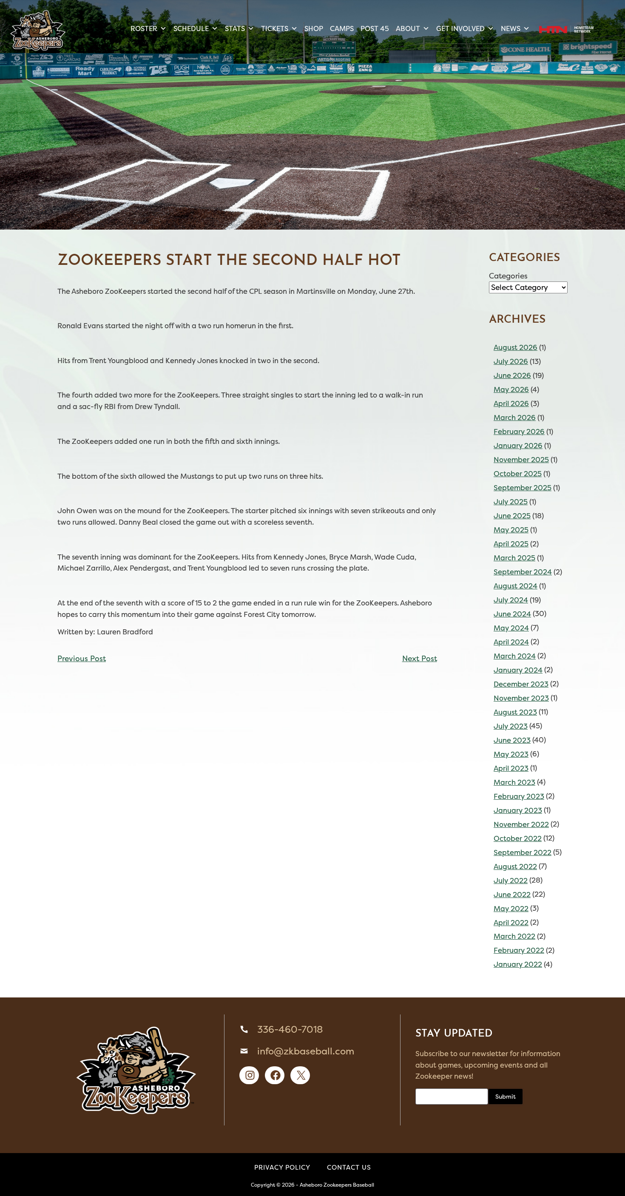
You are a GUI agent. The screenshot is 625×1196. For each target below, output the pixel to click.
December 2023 (521, 684)
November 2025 (521, 459)
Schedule (191, 28)
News (510, 28)
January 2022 (518, 964)
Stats (235, 28)
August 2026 (515, 347)
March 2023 (514, 782)
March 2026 (515, 417)
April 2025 (511, 543)
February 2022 (519, 950)
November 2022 (521, 824)
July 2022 (511, 880)
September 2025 (522, 487)
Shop (313, 28)
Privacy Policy (282, 1167)
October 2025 (518, 473)
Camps (342, 28)
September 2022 (522, 852)
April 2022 (511, 922)
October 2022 (518, 838)
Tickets (274, 28)
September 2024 (523, 572)
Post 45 (375, 28)
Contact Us (349, 1167)
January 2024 (518, 670)
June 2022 (512, 894)
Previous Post (81, 658)
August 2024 (515, 586)
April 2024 (511, 642)
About (408, 28)
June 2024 (512, 614)
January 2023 (518, 810)
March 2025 (514, 557)
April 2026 (511, 403)
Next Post (419, 658)
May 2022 (511, 908)
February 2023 (519, 796)
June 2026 (512, 375)
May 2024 (511, 628)
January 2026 (518, 445)
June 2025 (512, 515)
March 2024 (515, 656)
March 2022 (514, 936)
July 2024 (511, 600)
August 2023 (515, 712)
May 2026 (511, 389)
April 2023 (511, 768)
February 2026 (519, 431)
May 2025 (511, 529)
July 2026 (511, 361)
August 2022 (515, 866)
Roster (144, 28)
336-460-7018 (290, 1029)
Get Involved (460, 28)
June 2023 (512, 740)
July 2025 (511, 501)
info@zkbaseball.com (305, 1051)
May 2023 (511, 754)
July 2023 (511, 726)
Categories (508, 276)
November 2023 (521, 698)
